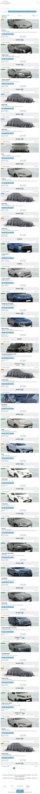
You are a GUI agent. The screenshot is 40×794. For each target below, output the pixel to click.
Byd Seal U (10, 11)
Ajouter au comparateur (6, 42)
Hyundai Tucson (16, 11)
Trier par (19, 15)
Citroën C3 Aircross (23, 11)
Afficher (33, 15)
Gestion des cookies (28, 787)
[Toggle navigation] (38, 2)
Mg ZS (35, 11)
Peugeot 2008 (30, 11)
